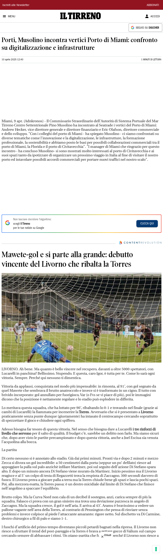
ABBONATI (153, 5)
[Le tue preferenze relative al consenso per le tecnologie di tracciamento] (156, 549)
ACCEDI (155, 16)
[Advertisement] (31, 92)
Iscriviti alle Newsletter (15, 5)
